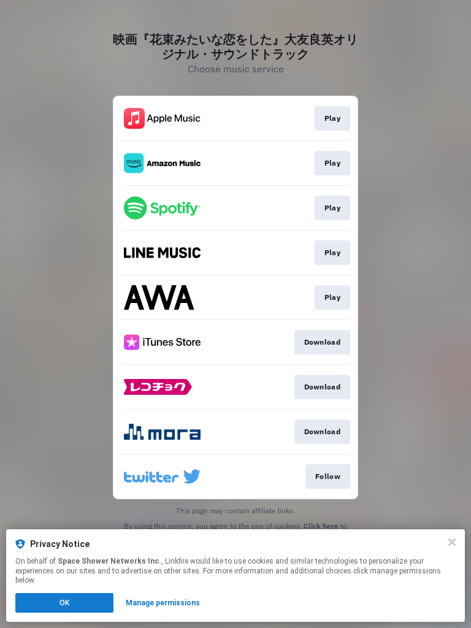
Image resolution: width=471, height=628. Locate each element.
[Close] (452, 542)
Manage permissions (163, 603)
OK (64, 603)
